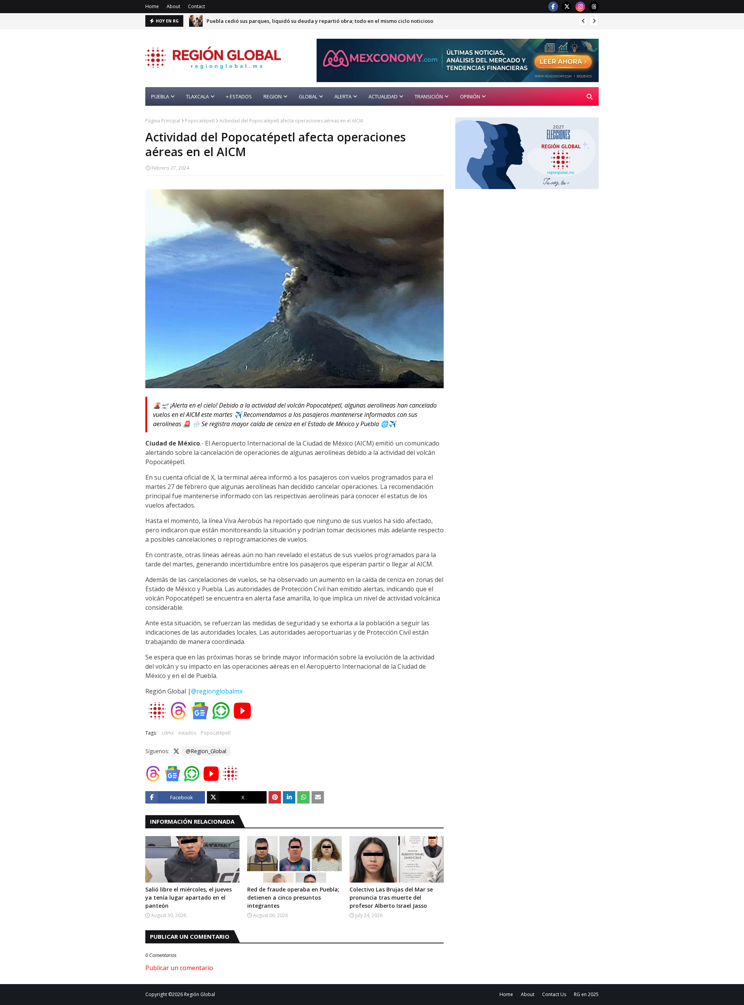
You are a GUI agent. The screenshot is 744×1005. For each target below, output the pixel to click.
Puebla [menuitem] (160, 96)
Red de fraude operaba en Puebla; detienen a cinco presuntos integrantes (293, 897)
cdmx (168, 733)
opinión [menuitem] (470, 96)
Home (152, 6)
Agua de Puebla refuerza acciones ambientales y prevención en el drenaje (298, 20)
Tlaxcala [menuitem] (197, 96)
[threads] (594, 7)
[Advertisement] (520, 255)
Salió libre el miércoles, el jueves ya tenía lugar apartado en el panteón (188, 897)
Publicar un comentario (179, 968)
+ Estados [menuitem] (239, 96)
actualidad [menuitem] (383, 96)
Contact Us (554, 994)
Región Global (199, 994)
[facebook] (553, 7)
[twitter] (567, 7)
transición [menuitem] (429, 96)
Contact (196, 6)
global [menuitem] (308, 96)
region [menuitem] (273, 96)
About (173, 6)
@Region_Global (206, 751)
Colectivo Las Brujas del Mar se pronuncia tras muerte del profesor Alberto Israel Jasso (391, 897)
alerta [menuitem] (342, 96)
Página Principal (162, 120)
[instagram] (580, 7)
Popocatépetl (200, 120)
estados (187, 733)
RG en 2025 (586, 994)
